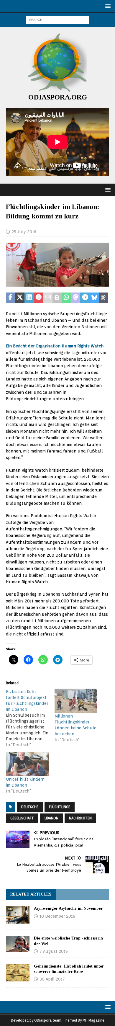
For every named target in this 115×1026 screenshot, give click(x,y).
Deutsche (29, 807)
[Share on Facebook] (10, 298)
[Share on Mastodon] (75, 298)
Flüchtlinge (59, 807)
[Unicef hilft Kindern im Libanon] (27, 764)
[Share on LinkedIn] (29, 298)
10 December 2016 (57, 916)
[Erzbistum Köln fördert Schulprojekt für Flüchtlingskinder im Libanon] (30, 718)
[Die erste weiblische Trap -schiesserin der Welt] (17, 943)
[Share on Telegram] (85, 298)
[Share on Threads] (103, 298)
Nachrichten (80, 818)
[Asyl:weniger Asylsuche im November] (17, 915)
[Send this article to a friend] (47, 298)
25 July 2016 (24, 231)
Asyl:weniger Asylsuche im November (68, 908)
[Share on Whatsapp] (66, 298)
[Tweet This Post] (20, 298)
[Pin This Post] (38, 298)
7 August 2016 (54, 951)
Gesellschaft (22, 818)
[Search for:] (57, 19)
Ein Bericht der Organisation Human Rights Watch (55, 346)
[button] (107, 6)
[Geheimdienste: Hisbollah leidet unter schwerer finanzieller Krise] (17, 972)
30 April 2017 (52, 979)
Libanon (51, 818)
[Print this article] (57, 298)
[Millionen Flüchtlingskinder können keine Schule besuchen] (76, 701)
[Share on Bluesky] (94, 298)
